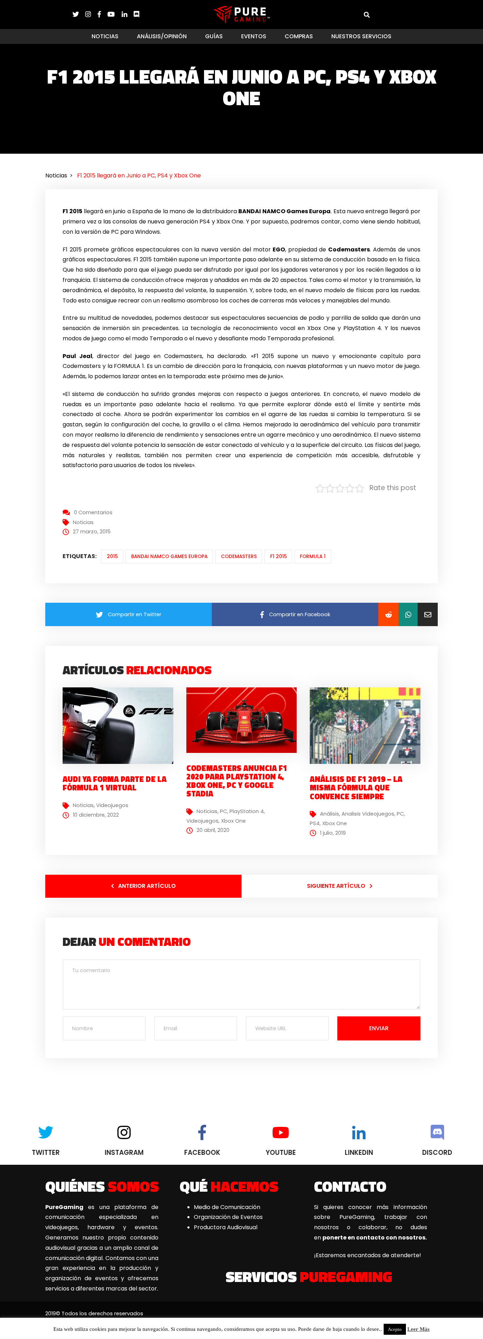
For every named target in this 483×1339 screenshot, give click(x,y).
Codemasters (239, 556)
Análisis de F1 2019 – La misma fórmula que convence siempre (356, 787)
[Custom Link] (136, 14)
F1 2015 (278, 556)
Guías (214, 36)
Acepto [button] (395, 1329)
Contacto (350, 1186)
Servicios (309, 1276)
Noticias (105, 36)
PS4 (315, 823)
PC (223, 811)
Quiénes (102, 1186)
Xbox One (233, 820)
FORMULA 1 (313, 556)
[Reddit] (388, 614)
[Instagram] (91, 14)
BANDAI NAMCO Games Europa (169, 556)
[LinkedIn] (128, 14)
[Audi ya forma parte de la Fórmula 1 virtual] (121, 725)
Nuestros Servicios (361, 36)
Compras (299, 36)
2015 (112, 556)
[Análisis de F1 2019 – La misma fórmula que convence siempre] (368, 738)
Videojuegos (112, 805)
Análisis (329, 813)
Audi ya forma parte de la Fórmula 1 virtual (115, 783)
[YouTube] (114, 14)
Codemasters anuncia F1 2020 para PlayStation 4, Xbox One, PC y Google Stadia (236, 781)
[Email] (428, 614)
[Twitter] (78, 14)
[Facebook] (102, 14)
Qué (229, 1186)
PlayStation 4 (246, 811)
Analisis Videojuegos (368, 813)
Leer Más (418, 1329)
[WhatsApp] (408, 614)
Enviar (379, 1028)
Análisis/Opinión (162, 36)
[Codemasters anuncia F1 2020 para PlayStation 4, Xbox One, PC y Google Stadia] (244, 720)
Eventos (253, 36)
